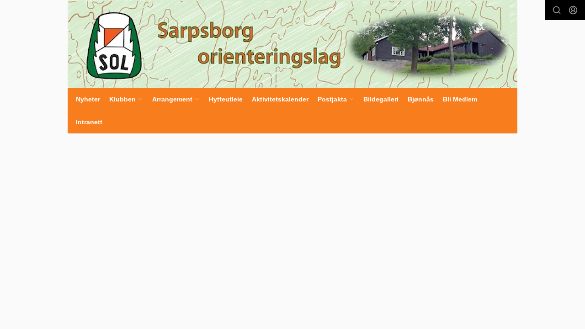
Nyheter (88, 99)
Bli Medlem (460, 99)
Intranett (89, 122)
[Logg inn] (573, 10)
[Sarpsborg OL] (292, 44)
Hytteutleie (226, 99)
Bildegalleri (381, 99)
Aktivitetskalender (280, 99)
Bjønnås (421, 99)
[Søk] (556, 10)
